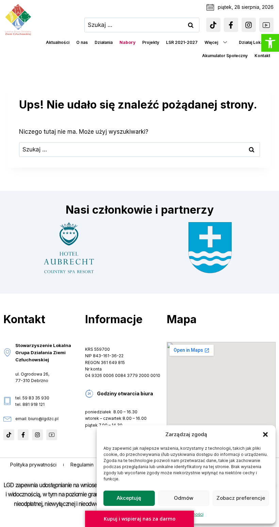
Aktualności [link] (57, 42)
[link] (270, 43)
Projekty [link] (150, 42)
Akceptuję (129, 498)
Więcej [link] (211, 42)
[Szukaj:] (141, 24)
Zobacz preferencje (240, 498)
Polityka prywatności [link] (33, 464)
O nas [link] (82, 42)
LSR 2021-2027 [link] (182, 42)
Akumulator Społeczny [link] (225, 55)
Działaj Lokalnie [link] (254, 42)
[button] (265, 434)
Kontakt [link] (262, 55)
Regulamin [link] (82, 464)
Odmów (183, 498)
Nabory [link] (127, 42)
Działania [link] (104, 42)
